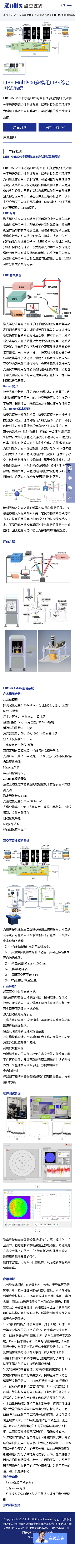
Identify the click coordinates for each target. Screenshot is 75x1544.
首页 (5, 15)
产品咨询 (19, 127)
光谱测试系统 (41, 15)
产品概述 (9, 137)
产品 (13, 15)
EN (63, 5)
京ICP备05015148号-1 (38, 1528)
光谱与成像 (25, 15)
